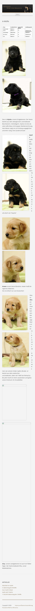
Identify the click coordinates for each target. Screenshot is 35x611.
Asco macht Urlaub (7, 590)
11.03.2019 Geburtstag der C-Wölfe (11, 594)
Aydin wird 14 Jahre (7, 592)
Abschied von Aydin (7, 585)
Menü (17, 14)
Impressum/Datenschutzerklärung (24, 605)
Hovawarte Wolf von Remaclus (10, 607)
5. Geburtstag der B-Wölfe (9, 588)
